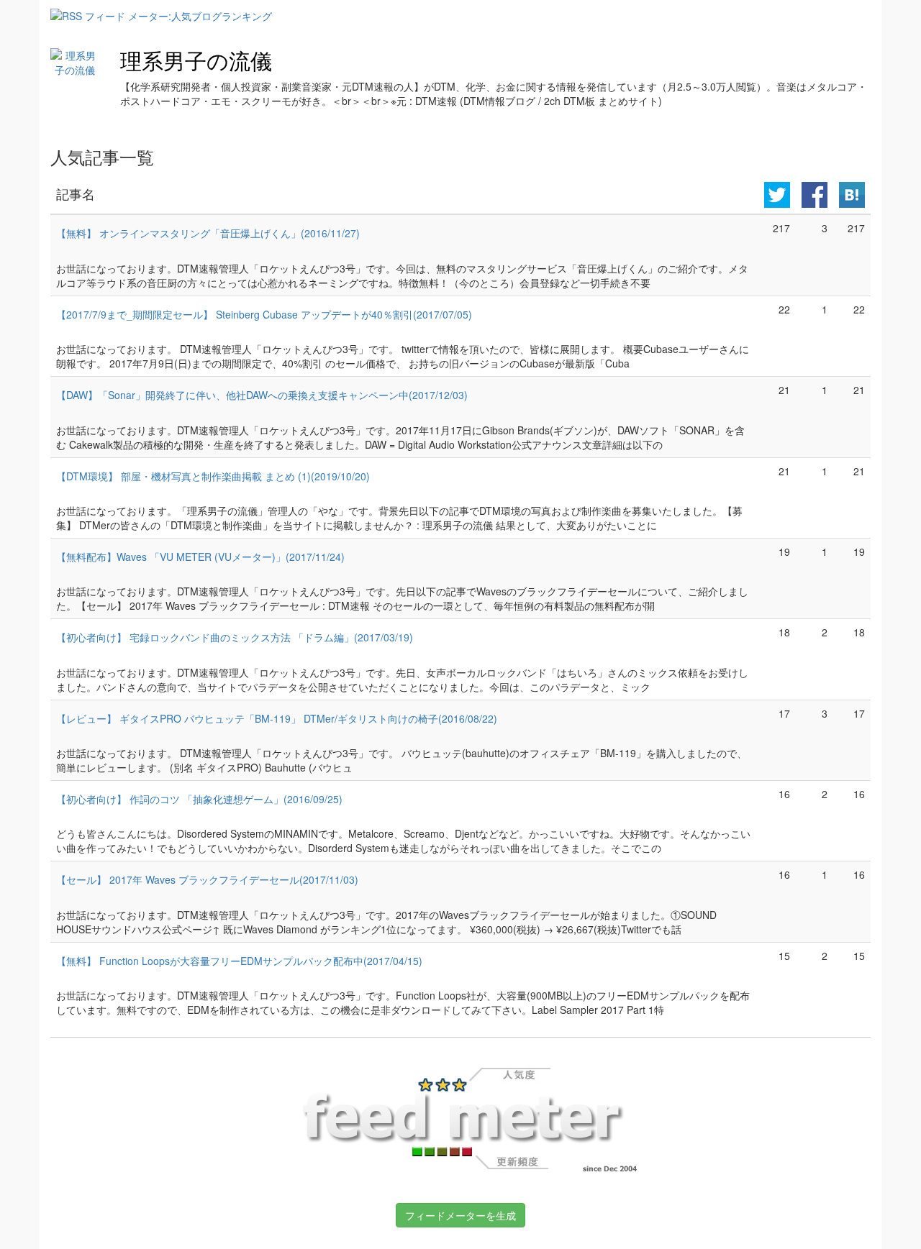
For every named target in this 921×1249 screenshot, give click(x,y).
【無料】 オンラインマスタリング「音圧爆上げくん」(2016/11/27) (208, 233)
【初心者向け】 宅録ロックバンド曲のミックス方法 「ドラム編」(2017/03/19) (234, 637)
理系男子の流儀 (196, 60)
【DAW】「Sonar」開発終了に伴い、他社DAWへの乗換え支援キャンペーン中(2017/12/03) (262, 395)
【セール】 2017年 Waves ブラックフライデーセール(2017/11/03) (207, 879)
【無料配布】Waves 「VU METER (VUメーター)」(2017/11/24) (200, 556)
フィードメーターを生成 (460, 1215)
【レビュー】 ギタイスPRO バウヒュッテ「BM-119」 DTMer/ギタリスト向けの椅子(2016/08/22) (276, 718)
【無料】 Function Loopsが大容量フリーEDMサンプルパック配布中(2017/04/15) (239, 960)
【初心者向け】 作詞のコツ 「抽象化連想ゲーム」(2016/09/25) (199, 799)
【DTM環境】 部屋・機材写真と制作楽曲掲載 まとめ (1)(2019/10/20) (213, 476)
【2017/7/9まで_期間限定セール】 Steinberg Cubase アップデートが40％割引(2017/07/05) (264, 314)
